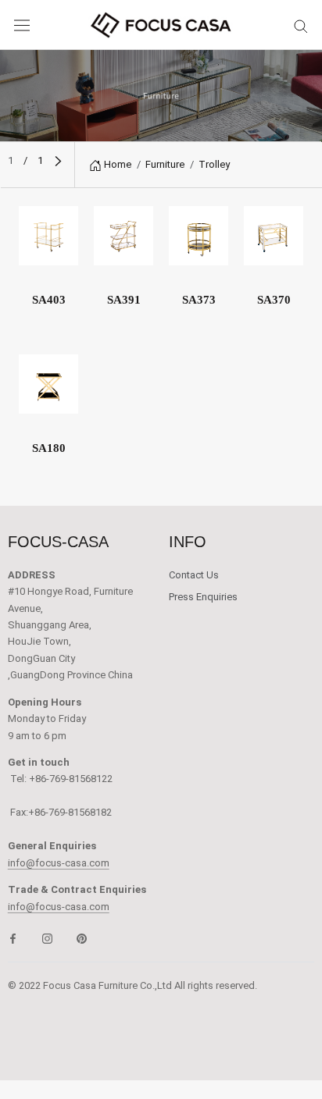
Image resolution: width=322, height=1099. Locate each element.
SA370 (274, 299)
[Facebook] (13, 938)
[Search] (301, 25)
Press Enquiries (203, 597)
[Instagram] (47, 938)
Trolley (214, 164)
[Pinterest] (82, 938)
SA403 (49, 299)
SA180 (49, 448)
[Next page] (58, 160)
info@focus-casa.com (58, 863)
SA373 (199, 299)
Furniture (164, 164)
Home (117, 164)
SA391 (124, 299)
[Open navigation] (22, 25)
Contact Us (194, 575)
